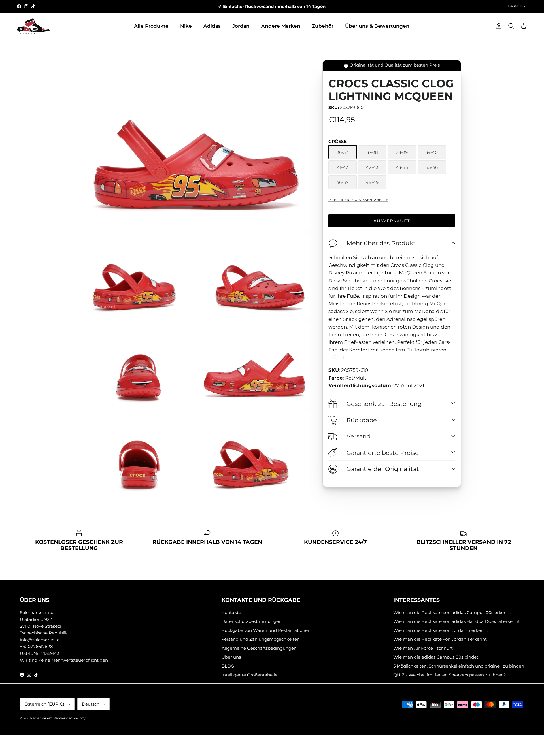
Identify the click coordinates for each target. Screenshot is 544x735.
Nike (186, 26)
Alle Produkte (151, 26)
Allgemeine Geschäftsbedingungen (259, 648)
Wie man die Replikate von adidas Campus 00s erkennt (452, 612)
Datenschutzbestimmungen (252, 621)
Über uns (231, 657)
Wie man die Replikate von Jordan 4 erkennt (440, 630)
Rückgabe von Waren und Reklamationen (266, 630)
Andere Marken (280, 26)
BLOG (228, 666)
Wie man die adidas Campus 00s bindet (435, 657)
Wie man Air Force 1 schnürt (423, 648)
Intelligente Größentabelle (358, 200)
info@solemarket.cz (40, 639)
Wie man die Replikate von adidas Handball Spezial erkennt (456, 621)
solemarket (42, 718)
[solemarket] (33, 26)
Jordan (241, 26)
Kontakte (231, 612)
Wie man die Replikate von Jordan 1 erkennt (440, 639)
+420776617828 (36, 646)
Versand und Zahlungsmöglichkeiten (261, 639)
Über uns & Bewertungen (377, 26)
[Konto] (497, 26)
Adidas (212, 26)
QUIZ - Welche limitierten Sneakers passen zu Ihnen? (449, 675)
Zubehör (322, 26)
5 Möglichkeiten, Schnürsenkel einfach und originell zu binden (458, 666)
